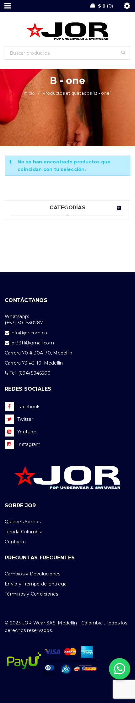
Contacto (15, 542)
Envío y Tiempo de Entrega (36, 584)
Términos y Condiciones (31, 594)
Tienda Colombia (23, 532)
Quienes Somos (22, 522)
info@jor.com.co (29, 333)
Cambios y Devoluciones (33, 574)
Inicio (29, 93)
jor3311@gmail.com (32, 343)
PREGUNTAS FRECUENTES (40, 558)
